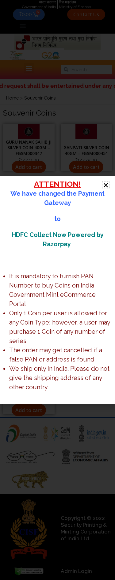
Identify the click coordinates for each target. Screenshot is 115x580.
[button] (106, 185)
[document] (57, 290)
